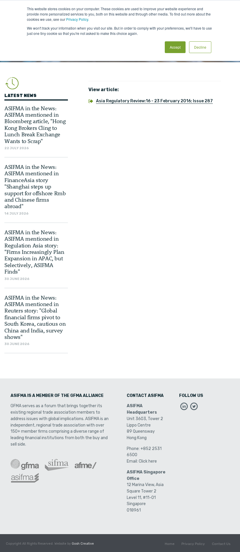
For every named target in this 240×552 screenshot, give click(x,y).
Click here (148, 461)
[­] (184, 407)
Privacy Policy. (77, 19)
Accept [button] (175, 47)
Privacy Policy (193, 544)
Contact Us (221, 544)
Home (169, 544)
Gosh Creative (83, 544)
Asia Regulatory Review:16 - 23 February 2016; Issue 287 (154, 100)
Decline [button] (200, 47)
